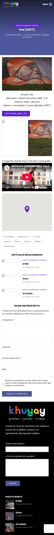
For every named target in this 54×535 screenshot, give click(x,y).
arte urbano (9, 237)
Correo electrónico (11, 358)
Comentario (8, 320)
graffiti (7, 241)
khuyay (17, 241)
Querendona (9, 246)
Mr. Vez (27, 241)
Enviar (12, 483)
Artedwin (28, 293)
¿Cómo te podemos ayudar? (20, 456)
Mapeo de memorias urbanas (27, 26)
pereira (37, 241)
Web (4, 369)
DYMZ (26, 264)
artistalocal (23, 237)
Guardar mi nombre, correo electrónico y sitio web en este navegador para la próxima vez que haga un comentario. (28, 383)
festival (36, 237)
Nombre (6, 347)
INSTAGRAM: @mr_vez (16, 113)
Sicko (26, 279)
